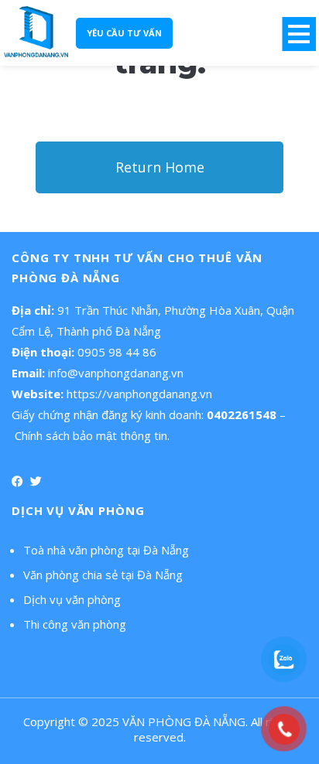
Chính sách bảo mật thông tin (91, 435)
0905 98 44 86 (116, 352)
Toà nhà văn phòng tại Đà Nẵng (106, 550)
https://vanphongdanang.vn (139, 393)
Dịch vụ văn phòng (72, 599)
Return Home (159, 167)
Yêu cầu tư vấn (124, 33)
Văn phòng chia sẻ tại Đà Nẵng (103, 574)
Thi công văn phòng (74, 624)
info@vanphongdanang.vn (116, 372)
